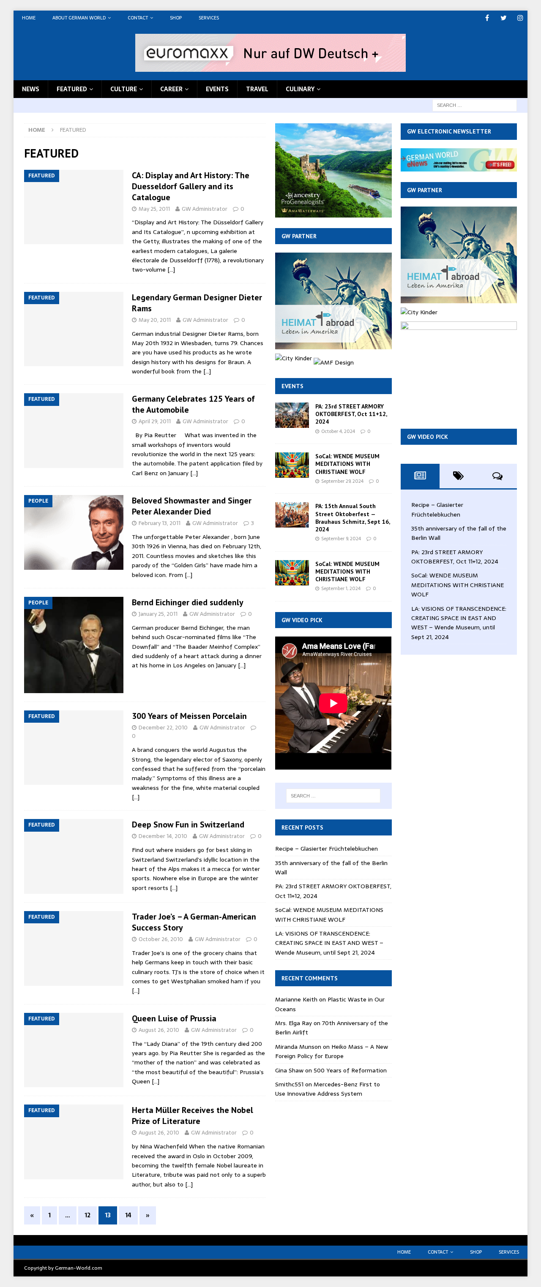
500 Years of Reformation (350, 1070)
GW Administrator (204, 208)
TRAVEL (257, 89)
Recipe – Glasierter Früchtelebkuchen (326, 848)
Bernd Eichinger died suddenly (187, 602)
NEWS (30, 89)
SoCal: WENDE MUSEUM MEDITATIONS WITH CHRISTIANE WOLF (347, 463)
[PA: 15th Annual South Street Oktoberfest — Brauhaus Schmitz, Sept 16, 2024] (292, 515)
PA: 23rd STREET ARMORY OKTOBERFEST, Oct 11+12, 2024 (351, 414)
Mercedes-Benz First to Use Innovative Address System (327, 1089)
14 (128, 1215)
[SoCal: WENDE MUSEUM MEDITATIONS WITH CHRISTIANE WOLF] (292, 465)
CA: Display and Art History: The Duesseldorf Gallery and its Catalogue (190, 186)
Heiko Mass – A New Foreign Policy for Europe (331, 1051)
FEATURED (72, 89)
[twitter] (503, 18)
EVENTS (217, 89)
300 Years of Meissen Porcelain (189, 715)
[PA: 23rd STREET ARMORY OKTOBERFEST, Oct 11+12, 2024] (292, 415)
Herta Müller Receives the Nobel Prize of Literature (192, 1115)
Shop (176, 18)
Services (209, 18)
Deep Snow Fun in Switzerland (188, 824)
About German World (79, 18)
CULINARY (300, 89)
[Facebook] (487, 18)
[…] (171, 269)
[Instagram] (520, 18)
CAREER (171, 89)
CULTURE (123, 89)
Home (29, 18)
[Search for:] (474, 104)
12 (87, 1215)
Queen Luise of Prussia (174, 1018)
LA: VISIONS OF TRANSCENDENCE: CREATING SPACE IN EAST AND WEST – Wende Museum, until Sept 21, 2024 (329, 943)
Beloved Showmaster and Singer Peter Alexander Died (191, 506)
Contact (138, 18)
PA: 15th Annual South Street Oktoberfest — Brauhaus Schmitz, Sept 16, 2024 (352, 517)
